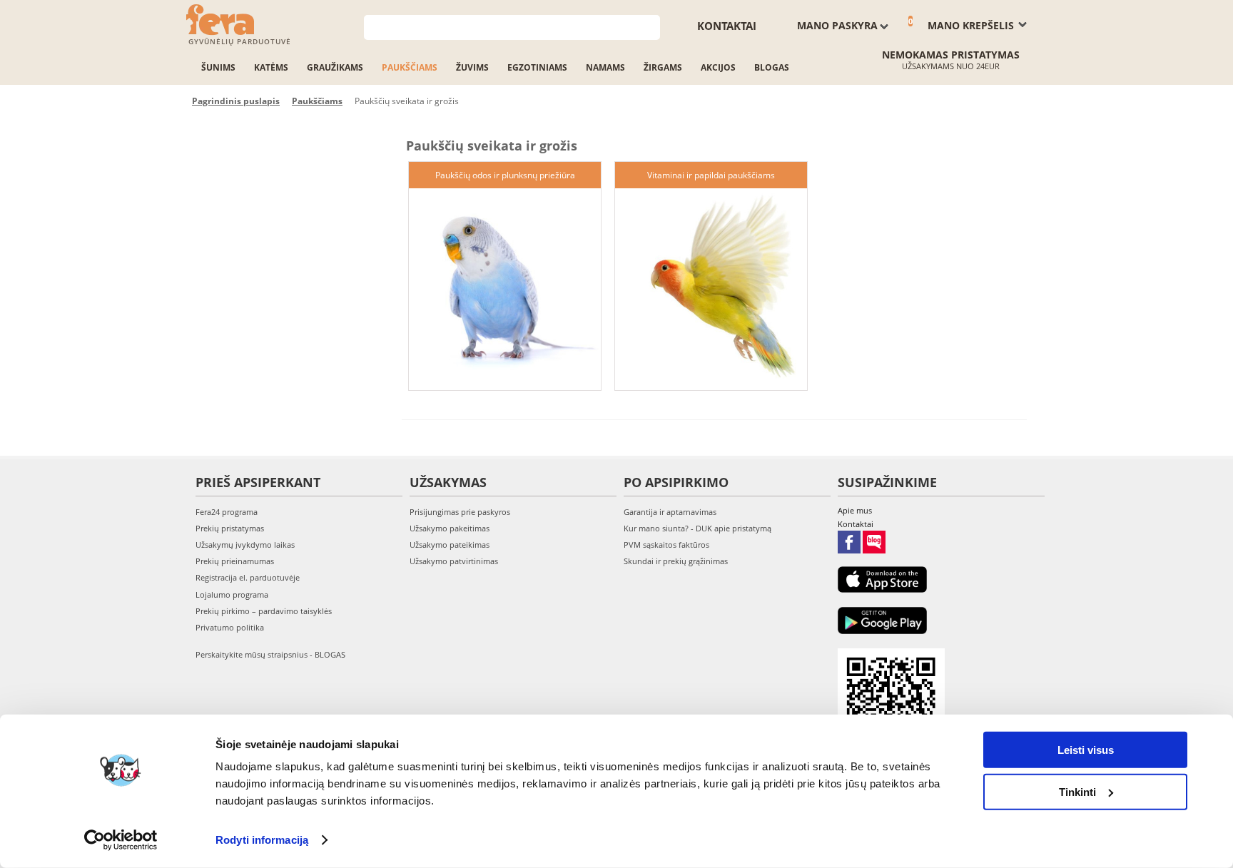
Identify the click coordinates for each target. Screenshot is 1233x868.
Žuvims (472, 67)
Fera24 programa (227, 511)
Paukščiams (409, 67)
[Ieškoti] (649, 26)
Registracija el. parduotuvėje (248, 577)
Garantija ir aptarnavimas (670, 511)
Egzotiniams (537, 67)
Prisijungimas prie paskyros (460, 511)
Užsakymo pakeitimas (449, 528)
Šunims (218, 67)
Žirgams (663, 67)
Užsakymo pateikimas (449, 544)
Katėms (271, 67)
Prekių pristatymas (230, 528)
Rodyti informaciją (261, 840)
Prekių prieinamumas (235, 561)
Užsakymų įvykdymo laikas (245, 544)
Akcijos (718, 67)
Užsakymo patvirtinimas (454, 561)
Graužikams (335, 67)
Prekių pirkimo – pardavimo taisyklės (264, 611)
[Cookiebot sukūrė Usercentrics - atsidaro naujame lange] (121, 840)
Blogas (771, 67)
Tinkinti (1077, 791)
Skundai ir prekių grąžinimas (676, 561)
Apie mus (855, 510)
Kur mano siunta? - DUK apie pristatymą (697, 528)
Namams (605, 67)
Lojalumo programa (232, 594)
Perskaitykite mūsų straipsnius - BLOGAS (270, 654)
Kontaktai (726, 26)
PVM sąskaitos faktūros (666, 544)
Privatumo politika (230, 627)
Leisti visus (1085, 750)
